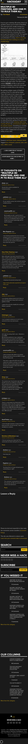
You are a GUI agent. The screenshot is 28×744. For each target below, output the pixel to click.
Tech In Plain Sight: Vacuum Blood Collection (16, 668)
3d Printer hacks (11, 140)
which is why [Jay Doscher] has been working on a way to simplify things (13, 39)
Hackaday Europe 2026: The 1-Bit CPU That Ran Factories (17, 607)
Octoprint (11, 142)
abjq (3, 294)
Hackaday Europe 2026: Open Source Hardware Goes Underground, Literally (17, 616)
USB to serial (8, 144)
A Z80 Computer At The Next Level (12, 151)
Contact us (12, 560)
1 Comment (14, 680)
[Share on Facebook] (1, 17)
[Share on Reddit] (7, 17)
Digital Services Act (16, 732)
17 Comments (23, 14)
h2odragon (5, 315)
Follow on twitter (4, 560)
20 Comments (15, 602)
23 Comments (15, 593)
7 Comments (14, 621)
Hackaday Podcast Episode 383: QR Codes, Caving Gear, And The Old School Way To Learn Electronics (17, 692)
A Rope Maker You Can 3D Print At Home (12, 157)
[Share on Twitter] (3, 17)
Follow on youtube (7, 560)
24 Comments (15, 611)
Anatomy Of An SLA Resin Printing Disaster (17, 580)
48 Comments (15, 663)
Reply (3, 192)
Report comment (22, 192)
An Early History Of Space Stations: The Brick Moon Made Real (17, 598)
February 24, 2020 (22, 17)
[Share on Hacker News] (5, 17)
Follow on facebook (2, 560)
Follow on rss (9, 560)
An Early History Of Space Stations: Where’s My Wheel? (17, 589)
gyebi (3, 330)
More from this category (8, 624)
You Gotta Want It (15, 683)
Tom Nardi (6, 14)
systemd (17, 142)
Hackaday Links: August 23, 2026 (17, 676)
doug (3, 377)
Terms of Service (7, 732)
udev (22, 142)
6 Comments (14, 698)
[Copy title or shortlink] (9, 17)
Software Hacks (21, 140)
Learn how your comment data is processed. (14, 538)
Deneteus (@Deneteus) (9, 436)
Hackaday (14, 1)
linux (7, 142)
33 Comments (15, 672)
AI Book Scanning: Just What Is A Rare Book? (17, 659)
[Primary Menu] (26, 1)
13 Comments (15, 584)
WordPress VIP (17, 736)
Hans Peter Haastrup (8, 252)
